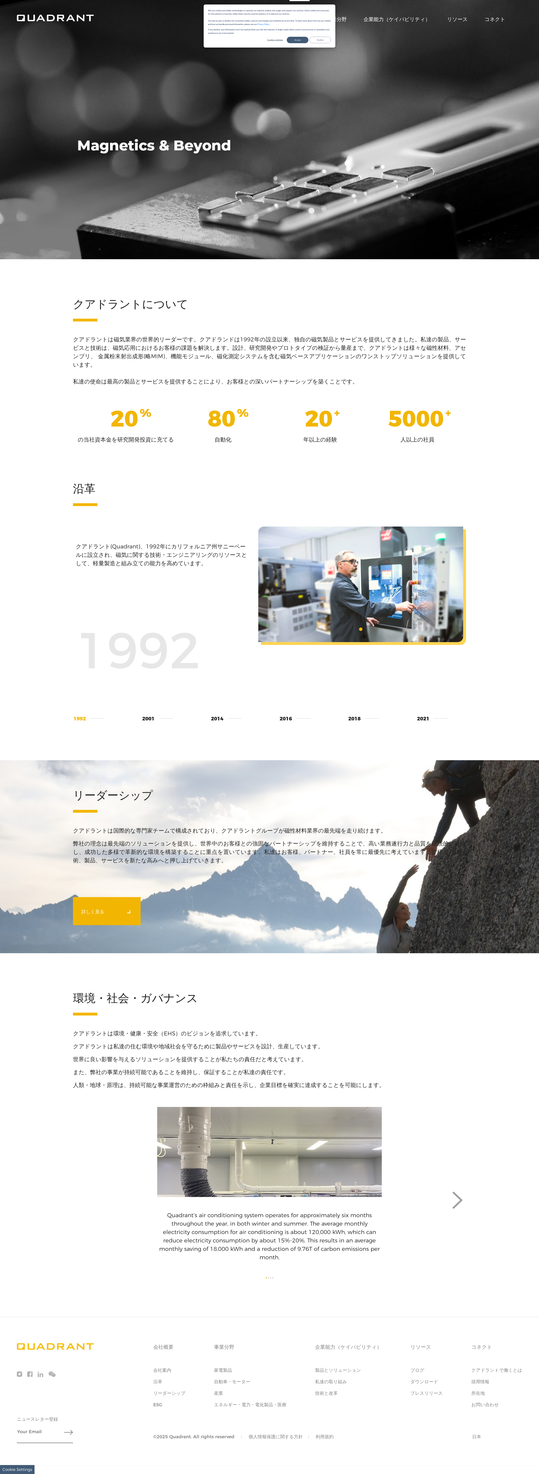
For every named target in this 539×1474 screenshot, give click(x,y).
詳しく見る (92, 911)
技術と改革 (326, 1393)
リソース (457, 19)
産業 (218, 1393)
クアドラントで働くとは (496, 1370)
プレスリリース (426, 1393)
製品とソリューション (338, 1370)
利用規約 (324, 1436)
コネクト (495, 19)
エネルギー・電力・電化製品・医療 (250, 1404)
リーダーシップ (169, 1393)
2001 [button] (148, 718)
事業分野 (336, 19)
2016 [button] (286, 718)
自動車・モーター (232, 1381)
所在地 (478, 1393)
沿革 (157, 1381)
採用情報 (480, 1381)
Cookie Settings (17, 1469)
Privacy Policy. (263, 24)
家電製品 (223, 1370)
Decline (320, 40)
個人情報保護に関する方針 (276, 1436)
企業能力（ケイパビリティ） (397, 19)
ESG (157, 1404)
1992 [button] (80, 718)
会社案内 (162, 1370)
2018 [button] (354, 718)
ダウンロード (424, 1381)
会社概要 (163, 1347)
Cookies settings (275, 40)
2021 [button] (423, 718)
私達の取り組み (331, 1381)
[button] (360, 629)
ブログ (417, 1370)
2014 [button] (217, 718)
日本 (476, 1436)
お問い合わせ (485, 1404)
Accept (297, 40)
